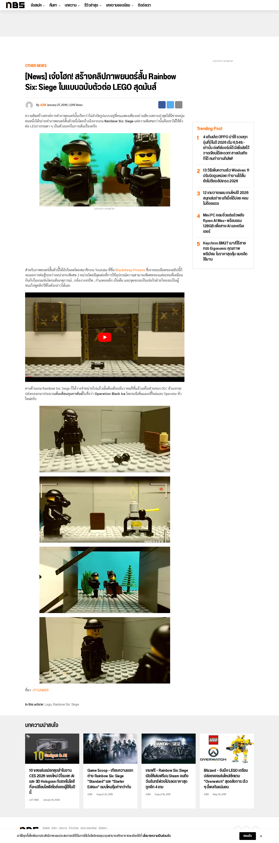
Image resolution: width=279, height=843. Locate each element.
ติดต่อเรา (144, 5)
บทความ (70, 5)
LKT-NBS (34, 800)
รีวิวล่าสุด (91, 5)
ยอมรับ (247, 836)
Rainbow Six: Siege (66, 704)
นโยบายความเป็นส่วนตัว (157, 836)
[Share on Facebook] (162, 104)
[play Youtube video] (104, 337)
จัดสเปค (36, 5)
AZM (43, 105)
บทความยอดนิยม (118, 5)
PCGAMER (41, 690)
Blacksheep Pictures (130, 270)
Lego (48, 704)
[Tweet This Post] (170, 104)
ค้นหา (53, 5)
